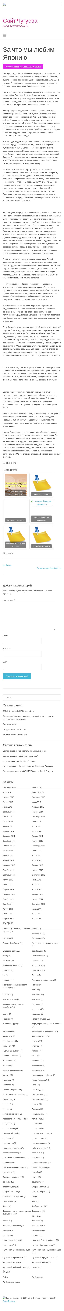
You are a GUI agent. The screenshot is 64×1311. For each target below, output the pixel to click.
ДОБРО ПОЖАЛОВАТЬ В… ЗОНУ (18, 710)
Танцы (5, 1206)
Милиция (7, 1065)
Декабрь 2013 (9, 841)
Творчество (37, 1211)
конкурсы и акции (39, 1036)
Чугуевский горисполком (13, 1257)
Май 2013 (36, 855)
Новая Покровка (39, 1080)
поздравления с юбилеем (14, 1118)
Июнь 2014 (7, 826)
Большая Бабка (38, 955)
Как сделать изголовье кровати (15, 544)
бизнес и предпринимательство (45, 943)
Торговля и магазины (12, 1225)
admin (16, 66)
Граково (35, 984)
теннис (35, 1215)
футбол (35, 1235)
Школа (7, 565)
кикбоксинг (7, 1031)
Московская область (11, 1070)
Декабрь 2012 (9, 870)
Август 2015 (8, 802)
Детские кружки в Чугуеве (15, 734)
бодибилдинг (37, 950)
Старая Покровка (10, 1191)
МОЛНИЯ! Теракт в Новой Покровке (38, 771)
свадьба (35, 1172)
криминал (7, 1045)
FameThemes (9, 1301)
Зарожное (36, 1004)
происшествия (38, 1138)
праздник (36, 1128)
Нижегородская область (42, 1075)
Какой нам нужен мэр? (28, 755)
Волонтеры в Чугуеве (25, 760)
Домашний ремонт (41, 494)
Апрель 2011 (8, 918)
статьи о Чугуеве (39, 1191)
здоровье (36, 1009)
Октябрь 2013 (9, 845)
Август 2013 (8, 850)
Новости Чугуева (10, 1089)
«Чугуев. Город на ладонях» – (41, 518)
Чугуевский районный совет (14, 1267)
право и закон (9, 1128)
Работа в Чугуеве (39, 1148)
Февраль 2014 (9, 836)
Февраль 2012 (9, 894)
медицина (36, 1060)
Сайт (5, 661)
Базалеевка (37, 938)
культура (35, 1045)
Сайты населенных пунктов (15, 1167)
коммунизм (7, 1036)
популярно (7, 1123)
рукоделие (7, 1162)
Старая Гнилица (39, 1186)
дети (34, 989)
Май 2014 (36, 826)
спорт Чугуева (9, 1186)
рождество (36, 1157)
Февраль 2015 (38, 806)
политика (36, 1118)
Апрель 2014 (8, 831)
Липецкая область (10, 1055)
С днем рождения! (39, 1162)
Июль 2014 (36, 821)
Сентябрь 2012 (38, 874)
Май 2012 (36, 884)
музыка (6, 1075)
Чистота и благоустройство (43, 1240)
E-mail (6, 648)
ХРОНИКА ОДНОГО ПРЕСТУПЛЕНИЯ (15, 492)
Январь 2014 (37, 836)
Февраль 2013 (9, 865)
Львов (34, 1055)
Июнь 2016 (36, 787)
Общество (7, 1099)
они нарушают (38, 1099)
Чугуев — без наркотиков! (43, 1245)
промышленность (39, 1143)
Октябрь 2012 (9, 874)
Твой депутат (37, 1206)
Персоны (36, 1109)
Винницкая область (11, 965)
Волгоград (7, 970)
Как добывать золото (41, 546)
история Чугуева (39, 1018)
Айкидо (35, 928)
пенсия (6, 1109)
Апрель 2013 (8, 860)
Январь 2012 (37, 894)
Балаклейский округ (11, 943)
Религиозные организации (14, 1157)
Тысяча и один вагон (15, 520)
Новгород (7, 1084)
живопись (36, 994)
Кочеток (35, 1041)
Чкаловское (8, 1245)
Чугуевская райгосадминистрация (46, 1249)
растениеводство (10, 1152)
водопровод (37, 965)
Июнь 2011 (7, 913)
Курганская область (11, 1050)
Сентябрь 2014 (38, 816)
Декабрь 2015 (38, 792)
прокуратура (8, 1143)
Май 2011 (36, 913)
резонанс (36, 1152)
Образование (37, 1094)
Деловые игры (9, 724)
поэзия (35, 1123)
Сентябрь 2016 (9, 787)
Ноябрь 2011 (37, 899)
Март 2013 (36, 860)
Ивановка (36, 1014)
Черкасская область (11, 1240)
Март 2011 (36, 918)
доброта (6, 994)
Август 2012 (8, 879)
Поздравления (38, 1113)
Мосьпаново (37, 1070)
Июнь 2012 (7, 884)
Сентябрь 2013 (38, 845)
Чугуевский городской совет (43, 1257)
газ (4, 975)
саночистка (8, 1172)
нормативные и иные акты (14, 1094)
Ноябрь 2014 (37, 811)
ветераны (36, 960)
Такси (34, 1201)
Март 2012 (36, 889)
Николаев (7, 1080)
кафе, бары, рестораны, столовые (46, 1023)
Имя (5, 635)
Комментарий (9, 599)
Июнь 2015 (7, 806)
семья (34, 1177)
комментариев (11, 1282)
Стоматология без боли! (49, 568)
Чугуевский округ (10, 1262)
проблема (7, 1138)
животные (36, 999)
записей (37, 1277)
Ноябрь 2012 (37, 870)
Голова (35, 975)
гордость (6, 980)
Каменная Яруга (10, 1023)
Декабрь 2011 (9, 899)
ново (34, 1084)
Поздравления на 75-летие (15, 729)
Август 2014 (8, 821)
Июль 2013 (36, 850)
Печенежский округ (11, 1113)
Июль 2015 (36, 802)
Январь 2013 (37, 865)
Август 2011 (8, 909)
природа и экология (40, 1133)
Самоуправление (39, 1167)
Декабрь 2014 (9, 811)
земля (5, 1014)
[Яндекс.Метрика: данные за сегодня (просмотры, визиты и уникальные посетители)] (11, 1298)
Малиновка (7, 1060)
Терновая (36, 1220)
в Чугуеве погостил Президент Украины (35, 766)
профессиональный (11, 1148)
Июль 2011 (36, 909)
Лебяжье (35, 1050)
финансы (7, 1235)
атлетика (7, 938)
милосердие (37, 1065)
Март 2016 (7, 792)
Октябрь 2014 (9, 816)
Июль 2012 (36, 879)
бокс (5, 955)
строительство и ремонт (13, 1196)
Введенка (7, 960)
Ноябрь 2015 (8, 797)
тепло (5, 1220)
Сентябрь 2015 (38, 797)
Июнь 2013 (7, 855)
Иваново (6, 1018)
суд (33, 1196)
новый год (36, 1089)
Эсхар (34, 1267)
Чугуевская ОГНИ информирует (16, 1249)
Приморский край (10, 1133)
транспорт (36, 1225)
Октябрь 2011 (9, 904)
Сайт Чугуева (20, 20)
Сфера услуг (8, 1201)
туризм (6, 1230)
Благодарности (9, 950)
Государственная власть (42, 980)
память (38, 66)
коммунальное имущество (43, 1031)
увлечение (36, 1230)
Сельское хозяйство (11, 1177)
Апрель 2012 (8, 889)
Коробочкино (8, 1041)
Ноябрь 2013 (37, 841)
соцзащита (36, 1181)
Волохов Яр (37, 970)
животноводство (10, 999)
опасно (6, 1104)
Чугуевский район (39, 1262)
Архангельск (37, 933)
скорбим (6, 1181)
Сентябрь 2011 (38, 904)
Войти (5, 1277)
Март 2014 (36, 831)
